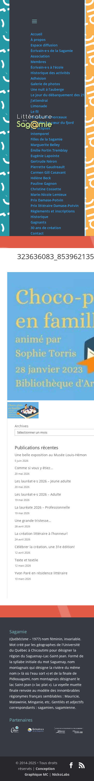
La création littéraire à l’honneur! (41, 533)
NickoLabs (60, 774)
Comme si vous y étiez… (34, 468)
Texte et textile (26, 560)
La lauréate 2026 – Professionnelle (42, 507)
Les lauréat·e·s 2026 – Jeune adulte (43, 481)
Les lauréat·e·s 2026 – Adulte (38, 494)
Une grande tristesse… (33, 520)
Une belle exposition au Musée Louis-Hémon (51, 455)
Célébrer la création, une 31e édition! (45, 546)
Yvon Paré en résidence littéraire (41, 573)
